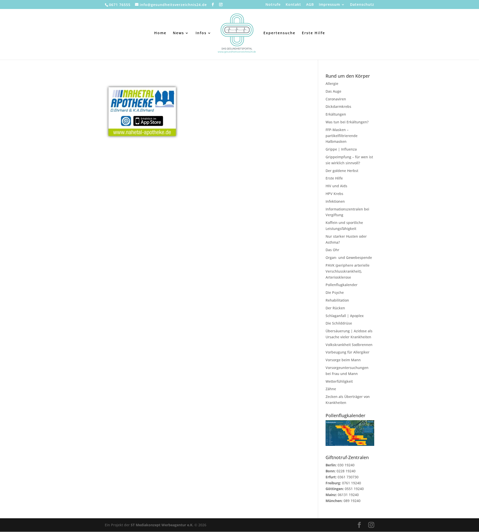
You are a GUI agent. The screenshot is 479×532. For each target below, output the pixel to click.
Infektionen (335, 201)
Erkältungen (336, 114)
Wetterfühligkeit (339, 381)
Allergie (332, 83)
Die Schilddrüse (339, 323)
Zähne (331, 388)
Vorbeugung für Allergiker (347, 352)
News (178, 33)
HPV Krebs (334, 193)
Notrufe (273, 5)
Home (160, 33)
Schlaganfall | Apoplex (345, 315)
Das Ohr (332, 249)
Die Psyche (335, 292)
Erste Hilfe (313, 33)
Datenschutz (362, 5)
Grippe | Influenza (341, 149)
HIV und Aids (336, 185)
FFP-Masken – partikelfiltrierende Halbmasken (342, 135)
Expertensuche (279, 33)
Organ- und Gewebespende (349, 257)
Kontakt (293, 5)
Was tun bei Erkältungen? (347, 122)
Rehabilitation (337, 300)
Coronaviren (336, 99)
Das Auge (333, 91)
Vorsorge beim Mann (343, 359)
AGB (310, 5)
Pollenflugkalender (342, 284)
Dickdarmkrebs (338, 106)
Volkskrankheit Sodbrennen (349, 344)
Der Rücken (335, 308)
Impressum (329, 5)
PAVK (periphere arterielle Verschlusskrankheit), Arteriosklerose (347, 271)
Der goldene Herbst (342, 170)
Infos (201, 33)
